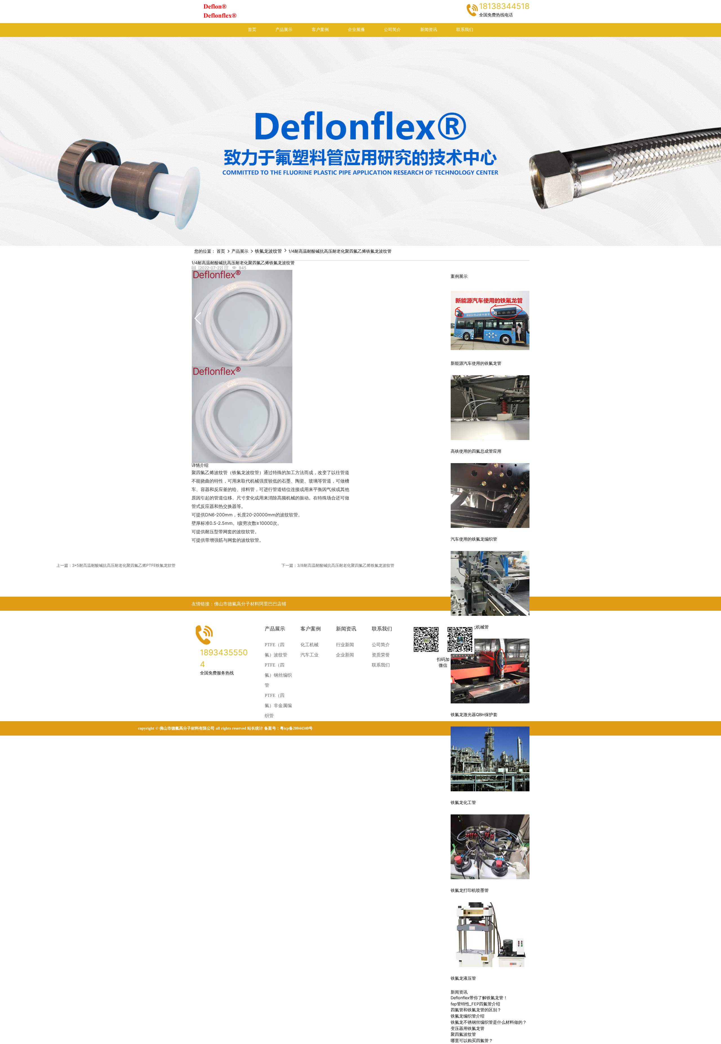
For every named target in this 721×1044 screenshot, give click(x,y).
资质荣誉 (381, 654)
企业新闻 (345, 654)
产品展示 (283, 29)
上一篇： (115, 565)
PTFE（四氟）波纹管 (276, 649)
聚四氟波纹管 (463, 1034)
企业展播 (356, 29)
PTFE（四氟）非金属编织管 (278, 705)
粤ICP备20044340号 (296, 728)
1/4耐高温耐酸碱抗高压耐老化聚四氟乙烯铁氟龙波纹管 (339, 251)
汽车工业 (310, 654)
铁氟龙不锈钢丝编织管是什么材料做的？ (489, 1022)
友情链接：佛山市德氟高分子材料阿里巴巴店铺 (239, 603)
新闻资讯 (428, 29)
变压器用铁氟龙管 (467, 1028)
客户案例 (320, 29)
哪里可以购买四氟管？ (472, 1040)
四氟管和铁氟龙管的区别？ (476, 1009)
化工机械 (310, 644)
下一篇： (337, 565)
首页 (252, 29)
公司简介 (392, 29)
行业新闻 (345, 644)
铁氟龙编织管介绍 (467, 1016)
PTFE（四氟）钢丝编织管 (278, 675)
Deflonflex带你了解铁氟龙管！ (479, 997)
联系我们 (464, 29)
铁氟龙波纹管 (268, 251)
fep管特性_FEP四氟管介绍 (475, 1004)
